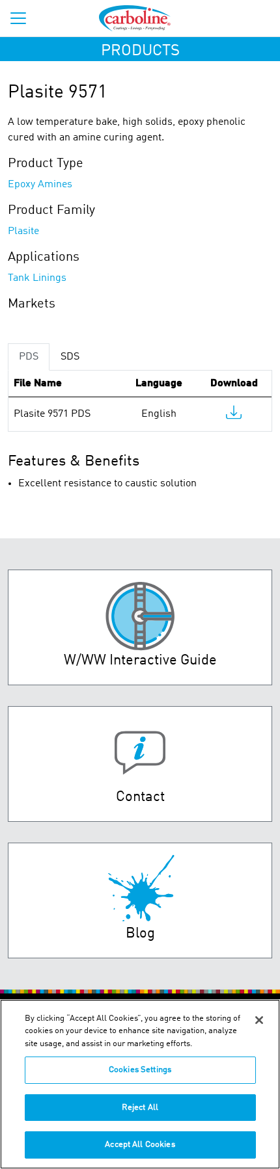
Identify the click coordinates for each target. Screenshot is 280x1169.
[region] (140, 1084)
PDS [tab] (28, 357)
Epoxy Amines (40, 184)
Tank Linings (37, 278)
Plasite (23, 231)
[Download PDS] (234, 415)
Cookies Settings (140, 1070)
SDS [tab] (70, 357)
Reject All (140, 1107)
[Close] (259, 1020)
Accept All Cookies (140, 1144)
